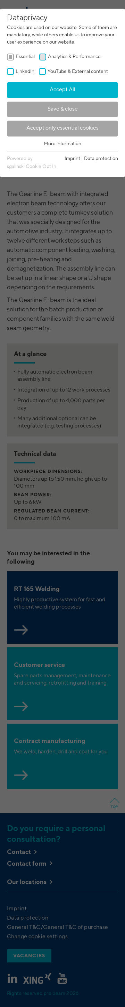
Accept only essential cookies (62, 128)
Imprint (72, 158)
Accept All (62, 90)
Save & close (63, 109)
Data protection (101, 158)
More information (62, 143)
